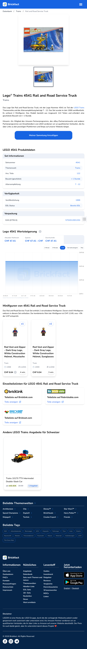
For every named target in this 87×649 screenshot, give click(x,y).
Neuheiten (27, 596)
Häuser (50, 536)
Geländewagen (69, 536)
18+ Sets (27, 593)
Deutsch (75, 588)
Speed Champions (10, 513)
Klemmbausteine (51, 587)
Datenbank (27, 574)
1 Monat (46, 248)
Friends (67, 517)
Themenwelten (29, 583)
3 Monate (55, 248)
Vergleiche (48, 584)
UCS (37, 531)
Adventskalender (16, 531)
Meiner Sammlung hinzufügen (43, 135)
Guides (46, 571)
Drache (78, 531)
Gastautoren (8, 574)
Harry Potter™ (70, 513)
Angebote (27, 571)
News (25, 599)
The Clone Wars (9, 540)
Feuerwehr (40, 536)
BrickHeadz (48, 513)
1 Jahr (62, 248)
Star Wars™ (69, 509)
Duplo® (26, 513)
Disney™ (47, 509)
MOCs (46, 593)
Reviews (47, 580)
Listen (46, 596)
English (67, 588)
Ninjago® (7, 517)
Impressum (7, 590)
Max (82, 248)
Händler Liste (28, 586)
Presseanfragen (9, 584)
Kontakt (6, 580)
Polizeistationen (29, 536)
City (24, 509)
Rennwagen (28, 531)
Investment (48, 574)
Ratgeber (47, 577)
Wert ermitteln (29, 602)
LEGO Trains (79, 107)
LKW (79, 536)
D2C (5, 531)
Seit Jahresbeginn (72, 248)
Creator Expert (50, 517)
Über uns (6, 571)
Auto (70, 531)
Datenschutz (8, 587)
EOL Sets (27, 589)
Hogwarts (46, 531)
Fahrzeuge (55, 531)
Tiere (64, 531)
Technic (26, 517)
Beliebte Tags (11, 525)
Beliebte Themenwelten (18, 503)
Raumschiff (7, 536)
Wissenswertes (50, 590)
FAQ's (5, 577)
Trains (77, 168)
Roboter (17, 536)
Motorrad (58, 536)
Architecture (8, 509)
